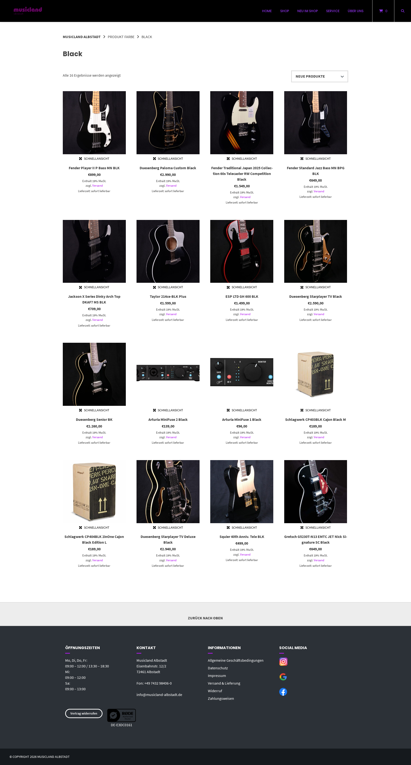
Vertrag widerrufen (83, 713)
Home (267, 11)
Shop (284, 11)
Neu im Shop (307, 11)
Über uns (355, 11)
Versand (97, 185)
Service (332, 11)
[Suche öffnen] (402, 11)
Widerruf (215, 690)
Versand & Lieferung (224, 683)
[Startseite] (28, 11)
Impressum (217, 675)
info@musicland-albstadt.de (159, 694)
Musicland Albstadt (82, 36)
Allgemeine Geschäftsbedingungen (236, 660)
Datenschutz (218, 668)
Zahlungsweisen (221, 698)
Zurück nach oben (205, 618)
